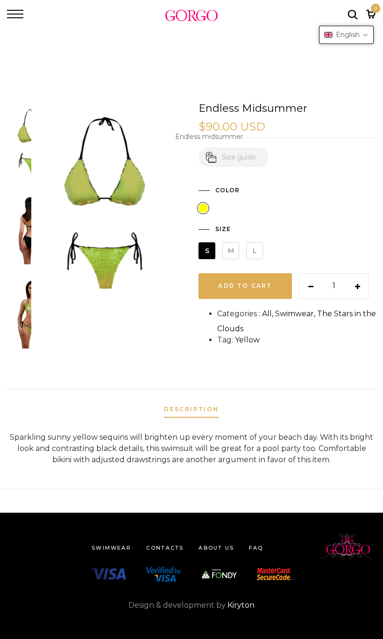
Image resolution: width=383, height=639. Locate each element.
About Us (216, 548)
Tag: (225, 339)
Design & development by (191, 605)
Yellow (247, 339)
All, (268, 313)
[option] (19, 144)
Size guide (239, 157)
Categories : (238, 313)
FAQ (256, 548)
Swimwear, (296, 313)
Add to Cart (245, 285)
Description (191, 410)
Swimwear (111, 548)
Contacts (165, 548)
